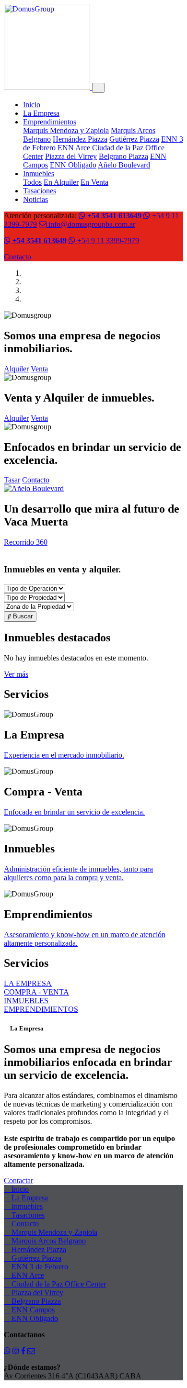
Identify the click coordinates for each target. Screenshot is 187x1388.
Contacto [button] (35, 480)
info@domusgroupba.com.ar (91, 224)
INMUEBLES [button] (26, 1000)
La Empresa (41, 113)
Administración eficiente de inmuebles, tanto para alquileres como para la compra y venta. (78, 873)
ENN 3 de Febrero (39, 1267)
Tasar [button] (12, 480)
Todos (32, 182)
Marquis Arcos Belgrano (48, 1241)
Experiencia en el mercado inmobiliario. (64, 755)
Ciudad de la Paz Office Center (58, 1284)
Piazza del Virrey (71, 156)
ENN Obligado (73, 165)
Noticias (35, 199)
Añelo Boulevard (124, 165)
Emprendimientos (49, 122)
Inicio (31, 105)
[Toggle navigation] (98, 88)
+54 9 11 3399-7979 (107, 240)
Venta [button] (39, 369)
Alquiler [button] (16, 369)
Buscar (22, 616)
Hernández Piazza (80, 139)
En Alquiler (61, 182)
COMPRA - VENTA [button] (36, 992)
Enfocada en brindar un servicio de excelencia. (74, 812)
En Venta (94, 182)
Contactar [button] (18, 1180)
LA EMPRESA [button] (28, 983)
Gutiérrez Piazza (134, 139)
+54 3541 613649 (113, 216)
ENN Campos (32, 1310)
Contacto (17, 257)
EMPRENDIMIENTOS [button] (41, 1009)
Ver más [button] (16, 674)
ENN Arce (74, 148)
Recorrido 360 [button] (25, 542)
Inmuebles (38, 173)
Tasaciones (39, 191)
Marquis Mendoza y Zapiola (66, 130)
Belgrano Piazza (123, 156)
